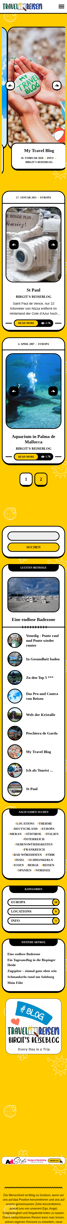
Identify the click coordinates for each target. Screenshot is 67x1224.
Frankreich (34, 849)
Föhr (50, 854)
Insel (20, 859)
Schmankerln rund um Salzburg (30, 977)
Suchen (33, 547)
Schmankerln (41, 859)
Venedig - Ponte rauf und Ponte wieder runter (42, 640)
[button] (10, 85)
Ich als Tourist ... (39, 770)
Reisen (48, 865)
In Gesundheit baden (43, 659)
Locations (25, 823)
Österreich (34, 839)
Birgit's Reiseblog (33, 162)
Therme (45, 823)
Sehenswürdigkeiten (34, 844)
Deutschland (26, 828)
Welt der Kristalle (40, 715)
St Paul (33, 290)
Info (45, 158)
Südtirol (34, 834)
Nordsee (43, 870)
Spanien (24, 870)
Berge (33, 865)
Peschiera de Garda (42, 733)
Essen (19, 865)
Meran (16, 834)
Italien (52, 834)
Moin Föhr (15, 983)
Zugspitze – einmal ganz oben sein (32, 971)
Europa (45, 197)
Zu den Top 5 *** (39, 678)
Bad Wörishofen (28, 854)
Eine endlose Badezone (33, 619)
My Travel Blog (34, 150)
